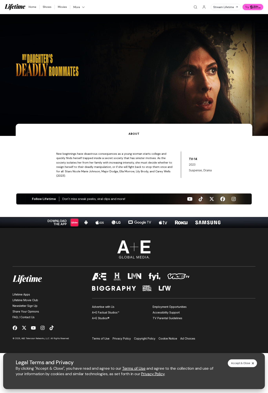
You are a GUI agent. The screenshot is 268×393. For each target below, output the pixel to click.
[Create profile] (204, 7)
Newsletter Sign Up (25, 305)
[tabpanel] (134, 182)
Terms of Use (100, 338)
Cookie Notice (168, 338)
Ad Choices (187, 338)
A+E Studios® (100, 318)
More (76, 7)
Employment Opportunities (170, 306)
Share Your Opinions (26, 311)
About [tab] (134, 134)
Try (247, 7)
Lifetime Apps (21, 294)
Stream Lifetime (223, 7)
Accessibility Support (166, 312)
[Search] (195, 7)
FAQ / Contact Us (24, 317)
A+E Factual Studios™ (105, 312)
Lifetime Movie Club (25, 300)
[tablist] (134, 130)
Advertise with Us (103, 306)
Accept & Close (240, 363)
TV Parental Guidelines (167, 318)
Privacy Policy (122, 338)
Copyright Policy (144, 338)
